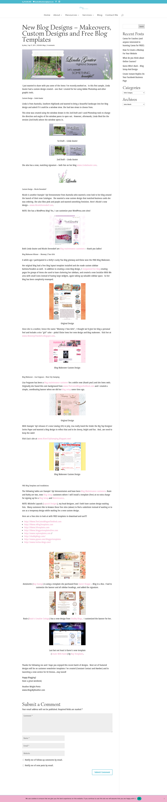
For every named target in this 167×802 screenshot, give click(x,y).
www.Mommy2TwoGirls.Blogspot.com (38, 335)
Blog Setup (48, 494)
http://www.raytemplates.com (37, 533)
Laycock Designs (50, 503)
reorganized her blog (91, 268)
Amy (25, 45)
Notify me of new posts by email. (39, 765)
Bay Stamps (38, 583)
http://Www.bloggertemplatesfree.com (41, 530)
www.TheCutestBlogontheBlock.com (78, 386)
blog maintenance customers (72, 248)
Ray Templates (77, 653)
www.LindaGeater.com (87, 165)
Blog (99, 15)
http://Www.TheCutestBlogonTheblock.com (42, 521)
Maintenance (58, 498)
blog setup (66, 389)
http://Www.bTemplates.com (36, 527)
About (56, 15)
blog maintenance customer (56, 382)
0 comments (51, 45)
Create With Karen (59, 653)
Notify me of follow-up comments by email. (44, 759)
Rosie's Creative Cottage (39, 618)
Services (87, 15)
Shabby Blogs (76, 618)
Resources (71, 15)
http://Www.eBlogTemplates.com (38, 524)
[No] (164, 798)
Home (47, 15)
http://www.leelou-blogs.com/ (38, 542)
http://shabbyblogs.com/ (35, 536)
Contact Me (111, 15)
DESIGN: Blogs (41, 45)
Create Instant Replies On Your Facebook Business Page (134, 77)
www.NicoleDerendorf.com (41, 205)
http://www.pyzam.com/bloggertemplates (42, 539)
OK (139, 798)
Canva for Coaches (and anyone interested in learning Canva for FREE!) (133, 42)
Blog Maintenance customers (93, 491)
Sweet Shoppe (85, 583)
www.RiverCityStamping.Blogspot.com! (54, 438)
